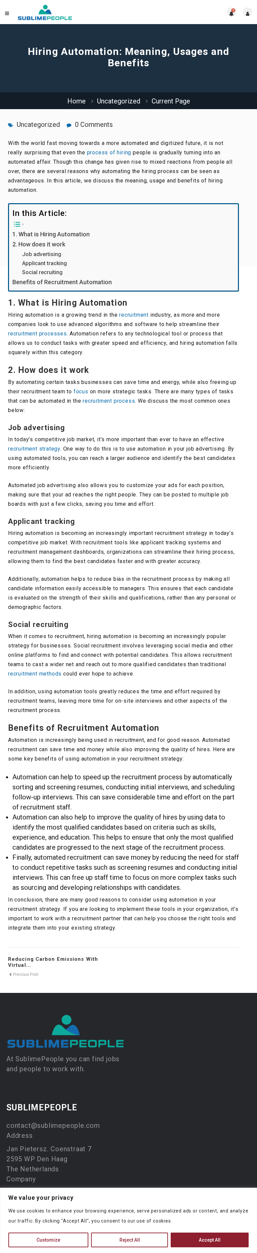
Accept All (210, 1240)
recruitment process (109, 401)
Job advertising (41, 254)
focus (81, 391)
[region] (128, 1220)
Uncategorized (118, 101)
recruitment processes (37, 333)
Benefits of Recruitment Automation (62, 282)
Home (76, 101)
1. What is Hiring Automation (51, 234)
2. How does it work (38, 244)
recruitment (134, 315)
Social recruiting (42, 272)
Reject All (129, 1240)
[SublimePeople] (45, 12)
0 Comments (94, 125)
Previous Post (25, 974)
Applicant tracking (44, 263)
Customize (48, 1240)
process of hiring (109, 152)
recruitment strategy (34, 449)
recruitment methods (35, 674)
